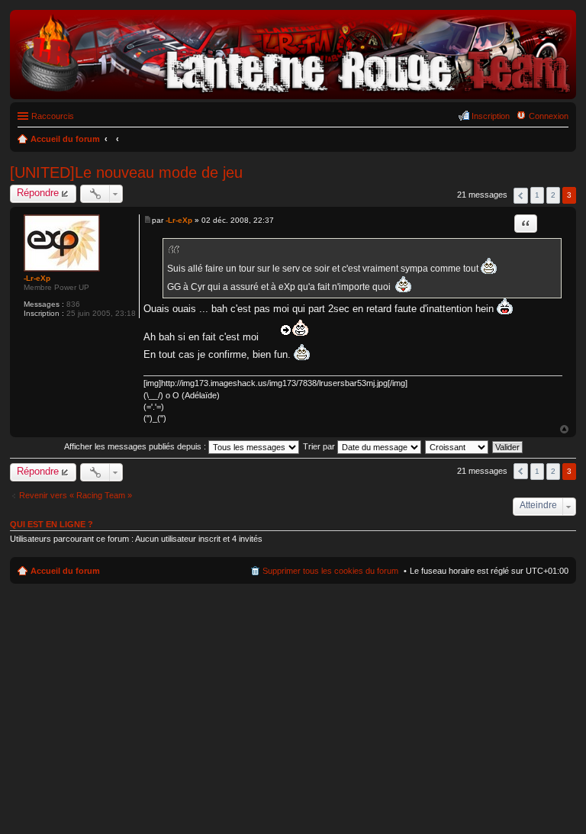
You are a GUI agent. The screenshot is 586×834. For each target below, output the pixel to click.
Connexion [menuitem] (548, 116)
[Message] (147, 220)
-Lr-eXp (37, 278)
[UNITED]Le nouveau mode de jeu (126, 172)
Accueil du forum (65, 570)
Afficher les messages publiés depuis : (136, 446)
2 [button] (553, 195)
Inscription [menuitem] (491, 116)
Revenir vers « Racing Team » (75, 495)
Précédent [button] (521, 196)
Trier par (320, 446)
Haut (564, 429)
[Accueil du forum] (293, 91)
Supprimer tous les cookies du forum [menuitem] (330, 570)
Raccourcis (52, 116)
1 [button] (537, 195)
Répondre (38, 192)
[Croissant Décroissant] (457, 446)
